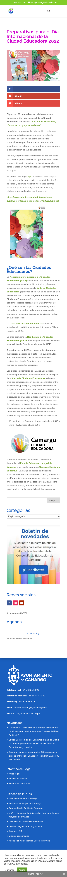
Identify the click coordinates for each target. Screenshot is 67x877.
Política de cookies (18, 778)
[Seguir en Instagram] (15, 602)
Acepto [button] (22, 870)
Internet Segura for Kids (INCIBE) (25, 826)
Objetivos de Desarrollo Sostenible (26, 821)
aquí (29, 176)
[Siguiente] (55, 633)
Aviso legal (14, 773)
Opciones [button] (9, 870)
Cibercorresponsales (19, 836)
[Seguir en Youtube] (21, 602)
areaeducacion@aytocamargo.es (30, 707)
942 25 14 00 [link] (32, 690)
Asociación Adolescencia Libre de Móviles (29, 840)
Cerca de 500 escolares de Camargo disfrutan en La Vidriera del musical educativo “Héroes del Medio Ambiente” (34, 731)
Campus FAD (15, 831)
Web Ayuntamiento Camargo (23, 798)
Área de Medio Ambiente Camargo (26, 808)
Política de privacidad (19, 783)
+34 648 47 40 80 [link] (26, 695)
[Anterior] (12, 633)
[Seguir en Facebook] (9, 602)
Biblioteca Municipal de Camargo (25, 803)
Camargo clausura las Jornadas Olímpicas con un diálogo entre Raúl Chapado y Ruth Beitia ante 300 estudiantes (34, 756)
